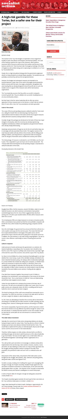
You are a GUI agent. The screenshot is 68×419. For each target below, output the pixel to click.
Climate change (37, 12)
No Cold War (25, 12)
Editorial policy (50, 79)
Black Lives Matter (49, 12)
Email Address (50, 45)
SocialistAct (61, 75)
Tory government (21, 399)
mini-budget (9, 399)
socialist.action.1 (57, 73)
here (11, 375)
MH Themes (44, 417)
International (5, 12)
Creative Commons (28, 386)
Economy (27, 27)
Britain (16, 12)
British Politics (20, 27)
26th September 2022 (9, 27)
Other (59, 12)
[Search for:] (56, 62)
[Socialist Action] (34, 10)
